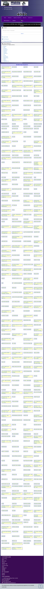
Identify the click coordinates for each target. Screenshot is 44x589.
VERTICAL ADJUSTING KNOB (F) (28, 532)
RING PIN (14, 424)
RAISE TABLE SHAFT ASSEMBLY (28, 407)
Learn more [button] (4, 586)
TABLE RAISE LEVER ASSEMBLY (16, 498)
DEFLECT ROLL (5, 172)
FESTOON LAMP (37, 196)
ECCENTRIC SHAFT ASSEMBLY (5, 189)
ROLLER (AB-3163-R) (38, 429)
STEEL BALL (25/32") (38, 479)
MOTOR (13, 329)
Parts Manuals (6, 39)
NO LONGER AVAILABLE (36, 335)
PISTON (35, 375)
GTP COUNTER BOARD (16, 241)
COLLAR (13, 146)
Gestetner (5, 50)
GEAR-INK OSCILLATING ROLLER (28, 227)
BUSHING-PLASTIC (5, 126)
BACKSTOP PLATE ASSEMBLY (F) (37, 81)
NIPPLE (25, 334)
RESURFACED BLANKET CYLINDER (38, 416)
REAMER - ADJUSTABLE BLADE (16, 411)
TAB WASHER (4, 497)
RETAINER (4, 420)
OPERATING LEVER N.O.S (37, 344)
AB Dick (4, 46)
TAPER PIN (14, 503)
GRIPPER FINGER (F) (28, 236)
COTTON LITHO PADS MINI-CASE (6, 158)
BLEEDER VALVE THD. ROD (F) (6, 110)
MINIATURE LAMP (37, 324)
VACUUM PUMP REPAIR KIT (6, 532)
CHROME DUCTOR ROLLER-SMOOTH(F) (6, 137)
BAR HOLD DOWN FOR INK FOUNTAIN (17, 86)
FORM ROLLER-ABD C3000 (27, 210)
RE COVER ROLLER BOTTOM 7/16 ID (5, 411)
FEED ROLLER (37, 193)
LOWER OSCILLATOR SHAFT (28, 316)
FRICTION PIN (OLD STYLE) (38, 215)
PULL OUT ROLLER (37, 392)
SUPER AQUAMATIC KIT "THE (38, 487)
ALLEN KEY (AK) (37, 71)
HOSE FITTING (37, 259)
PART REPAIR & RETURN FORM (37, 362)
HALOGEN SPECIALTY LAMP (6, 246)
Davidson (5, 48)
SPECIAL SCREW (27, 469)
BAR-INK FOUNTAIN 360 (38, 86)
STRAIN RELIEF (15, 483)
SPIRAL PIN (14, 474)
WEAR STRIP (4, 540)
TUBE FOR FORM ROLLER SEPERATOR (17, 523)
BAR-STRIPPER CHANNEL (5, 91)
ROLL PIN (14, 429)
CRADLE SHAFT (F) (16, 162)
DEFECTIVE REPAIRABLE (36, 169)
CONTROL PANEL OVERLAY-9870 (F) (27, 151)
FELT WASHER (26, 196)
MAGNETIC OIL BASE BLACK (6, 321)
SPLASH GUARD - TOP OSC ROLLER (28, 475)
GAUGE (3, 221)
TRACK (25, 515)
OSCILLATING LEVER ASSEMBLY (16, 353)
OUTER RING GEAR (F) (28, 352)
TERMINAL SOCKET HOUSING (5, 506)
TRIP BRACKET (26, 519)
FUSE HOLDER (4, 219)
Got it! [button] (40, 586)
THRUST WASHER (37, 506)
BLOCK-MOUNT (27, 110)
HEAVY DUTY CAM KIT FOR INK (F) (6, 256)
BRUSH (25, 119)
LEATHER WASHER (5, 301)
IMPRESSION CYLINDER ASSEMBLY (16, 270)
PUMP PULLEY (37, 396)
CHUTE (13, 136)
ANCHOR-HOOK (15, 76)
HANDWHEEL (36, 245)
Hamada (5, 52)
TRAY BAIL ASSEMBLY (36, 516)
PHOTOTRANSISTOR (27, 371)
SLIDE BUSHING (15, 460)
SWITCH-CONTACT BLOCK (5, 494)
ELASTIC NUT (26, 189)
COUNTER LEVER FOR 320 (17, 157)
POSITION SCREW (27, 389)
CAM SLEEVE (4, 128)
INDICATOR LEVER (37, 269)
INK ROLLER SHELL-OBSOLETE (5, 274)
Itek (4, 54)
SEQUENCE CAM (15, 446)
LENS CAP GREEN (37, 301)
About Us (24, 17)
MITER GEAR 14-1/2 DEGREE (5, 330)
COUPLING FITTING (27, 157)
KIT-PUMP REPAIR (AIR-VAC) (28, 283)
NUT (13, 338)
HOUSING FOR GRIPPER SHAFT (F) (5, 265)
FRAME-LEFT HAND (27, 214)
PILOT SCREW (36, 371)
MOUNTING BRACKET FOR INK (37, 330)
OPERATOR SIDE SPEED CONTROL (16, 348)
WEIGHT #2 (14, 540)
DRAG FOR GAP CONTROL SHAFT (27, 180)
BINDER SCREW (15, 100)
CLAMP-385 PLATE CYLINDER (5, 142)
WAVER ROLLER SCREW (37, 537)
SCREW (13, 436)
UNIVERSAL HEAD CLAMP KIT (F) (5, 527)
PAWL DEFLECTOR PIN (16, 366)
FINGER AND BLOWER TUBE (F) (37, 201)
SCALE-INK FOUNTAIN (6, 436)
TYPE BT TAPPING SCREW (37, 523)
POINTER (14, 389)
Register (14, 20)
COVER (3, 162)
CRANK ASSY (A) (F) (27, 162)
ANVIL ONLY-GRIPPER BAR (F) (28, 77)
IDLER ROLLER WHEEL (37, 265)
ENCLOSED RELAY (5, 193)
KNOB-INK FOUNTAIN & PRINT (28, 288)
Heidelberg (5, 53)
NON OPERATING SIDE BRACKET (6, 339)
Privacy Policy (4, 558)
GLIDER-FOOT (4, 236)
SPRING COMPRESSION (37, 475)
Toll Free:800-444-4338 (8, 9)
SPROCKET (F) (4, 479)
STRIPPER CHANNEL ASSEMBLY (6, 487)
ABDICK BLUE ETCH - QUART (6, 67)
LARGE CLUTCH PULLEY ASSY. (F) (6, 297)
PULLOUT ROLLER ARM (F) (28, 397)
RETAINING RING (27, 420)
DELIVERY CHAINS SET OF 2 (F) (28, 173)
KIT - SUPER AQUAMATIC (17, 283)
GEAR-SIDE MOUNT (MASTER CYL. (16, 232)
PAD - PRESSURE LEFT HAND (37, 358)
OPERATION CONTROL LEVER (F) (6, 348)
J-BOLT (3, 278)
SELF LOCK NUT (15, 440)
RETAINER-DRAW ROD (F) (17, 420)
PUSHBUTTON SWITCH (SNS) (28, 402)
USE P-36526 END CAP (28, 526)
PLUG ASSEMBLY (15, 385)
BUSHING (25, 123)
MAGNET (35, 315)
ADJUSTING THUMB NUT (17, 71)
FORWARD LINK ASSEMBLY (37, 210)
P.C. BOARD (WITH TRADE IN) (5, 358)
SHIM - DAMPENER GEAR (37, 452)
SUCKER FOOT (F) (27, 486)
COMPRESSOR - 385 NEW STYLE (17, 151)
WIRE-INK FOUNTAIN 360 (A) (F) (17, 544)
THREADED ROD (27, 506)
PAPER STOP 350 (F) (28, 362)
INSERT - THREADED (28, 273)
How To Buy (4, 561)
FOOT (13, 209)
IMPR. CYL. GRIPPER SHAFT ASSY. (6, 270)
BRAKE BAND (4, 119)
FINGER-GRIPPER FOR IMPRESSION (6, 206)
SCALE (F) (36, 434)
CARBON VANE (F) (5, 132)
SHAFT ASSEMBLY (37, 446)
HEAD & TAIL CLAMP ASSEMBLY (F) (38, 251)
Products (9, 17)
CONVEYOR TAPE (37, 150)
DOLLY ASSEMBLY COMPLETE (5, 180)
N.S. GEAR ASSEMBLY (6, 334)
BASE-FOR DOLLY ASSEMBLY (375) (5, 96)
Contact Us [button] (30, 17)
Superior (5, 60)
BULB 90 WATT (4, 123)
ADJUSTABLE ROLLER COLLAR (6, 72)
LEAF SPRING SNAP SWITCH (38, 297)
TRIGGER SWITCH (5, 519)
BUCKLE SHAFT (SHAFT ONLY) (37, 120)
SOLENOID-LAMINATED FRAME (6, 470)
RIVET (25, 424)
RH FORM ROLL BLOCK (37, 420)
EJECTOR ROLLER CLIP (16, 189)
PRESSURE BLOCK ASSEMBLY (5, 393)
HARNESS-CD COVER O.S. (28, 251)
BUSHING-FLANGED (38, 123)
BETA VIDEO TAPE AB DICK (6, 101)
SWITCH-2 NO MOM (38, 490)
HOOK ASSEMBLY (27, 259)
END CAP (14, 193)
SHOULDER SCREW (5, 456)
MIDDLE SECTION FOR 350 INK (28, 325)
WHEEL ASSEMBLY (27, 540)
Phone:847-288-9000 (8, 7)
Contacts (3, 569)
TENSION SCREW (37, 503)
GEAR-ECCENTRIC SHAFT (5, 227)
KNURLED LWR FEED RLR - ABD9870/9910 (38, 288)
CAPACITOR (36, 128)
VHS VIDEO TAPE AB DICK (38, 532)
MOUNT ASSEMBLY (27, 329)
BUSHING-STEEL (15, 126)
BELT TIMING (36, 96)
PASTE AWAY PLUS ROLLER (5, 367)
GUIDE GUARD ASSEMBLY (37, 242)
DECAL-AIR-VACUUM (16, 168)
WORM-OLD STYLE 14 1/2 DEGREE (6, 548)
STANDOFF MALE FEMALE (17, 479)
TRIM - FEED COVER (16, 519)
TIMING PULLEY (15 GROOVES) (27, 511)
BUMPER (14, 123)
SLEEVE (3, 460)
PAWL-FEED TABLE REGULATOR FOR (27, 367)
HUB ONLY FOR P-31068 (28, 264)
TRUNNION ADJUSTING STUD (6, 523)
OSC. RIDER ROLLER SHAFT (38, 348)
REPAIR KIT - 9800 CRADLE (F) (5, 416)
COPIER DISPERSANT (6, 155)
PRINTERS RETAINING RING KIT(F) (28, 393)
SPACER (13, 469)
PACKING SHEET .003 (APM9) (28, 358)
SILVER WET (36, 456)
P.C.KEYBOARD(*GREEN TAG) (16, 358)
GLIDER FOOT (36, 232)
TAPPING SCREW (27, 503)
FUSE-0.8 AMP (15, 219)
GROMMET (36, 236)
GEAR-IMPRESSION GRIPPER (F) (16, 227)
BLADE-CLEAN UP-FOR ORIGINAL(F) (6, 106)
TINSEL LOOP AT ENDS (37, 511)
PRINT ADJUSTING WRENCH (15, 393)
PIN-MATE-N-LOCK (15, 375)
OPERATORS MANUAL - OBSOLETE (28, 348)
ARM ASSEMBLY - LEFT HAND (16, 81)
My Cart (3, 574)
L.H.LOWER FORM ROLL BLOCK (27, 293)
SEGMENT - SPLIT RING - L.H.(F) (6, 441)
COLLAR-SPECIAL (37, 146)
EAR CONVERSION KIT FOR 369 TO (37, 185)
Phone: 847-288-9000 (6, 579)
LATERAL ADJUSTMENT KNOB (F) (28, 297)
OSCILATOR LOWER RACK (5, 353)
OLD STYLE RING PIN (28, 343)
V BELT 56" (36, 526)
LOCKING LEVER (37, 310)
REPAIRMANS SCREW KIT (17, 415)
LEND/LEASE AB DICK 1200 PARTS (28, 302)
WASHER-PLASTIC (15, 536)
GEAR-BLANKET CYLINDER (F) (27, 222)
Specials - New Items (17, 17)
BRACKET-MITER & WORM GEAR (37, 115)
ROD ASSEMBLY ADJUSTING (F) (5, 430)
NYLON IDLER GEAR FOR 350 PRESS (27, 339)
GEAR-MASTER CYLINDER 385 (5, 232)
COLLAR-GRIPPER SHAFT (27, 146)
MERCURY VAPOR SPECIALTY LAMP (5, 325)
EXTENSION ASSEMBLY (28, 193)
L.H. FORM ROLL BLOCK (17, 292)
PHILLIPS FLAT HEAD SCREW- (16, 372)
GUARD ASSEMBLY (27, 241)
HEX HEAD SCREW (15, 255)
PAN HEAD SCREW (15, 362)
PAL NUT (3, 362)
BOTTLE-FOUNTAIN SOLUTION (5, 115)
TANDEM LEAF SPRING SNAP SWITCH (37, 499)
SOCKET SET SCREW (16, 465)
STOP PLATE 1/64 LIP (6, 483)
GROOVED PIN (4, 241)
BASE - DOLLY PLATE (28, 90)
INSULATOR (36, 273)
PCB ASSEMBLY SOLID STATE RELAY (6, 372)
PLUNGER (4, 389)
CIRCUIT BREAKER (27, 136)
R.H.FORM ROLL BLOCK (6, 406)
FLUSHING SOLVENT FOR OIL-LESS (6, 210)
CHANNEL (36, 132)
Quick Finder (5, 36)
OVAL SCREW (36, 352)
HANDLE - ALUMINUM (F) (28, 246)
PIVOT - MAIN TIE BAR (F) (6, 381)
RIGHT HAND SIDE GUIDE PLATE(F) (5, 425)
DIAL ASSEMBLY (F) (37, 172)
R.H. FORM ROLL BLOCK (37, 402)
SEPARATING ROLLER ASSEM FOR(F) (37, 442)
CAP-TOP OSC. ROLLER (28, 128)
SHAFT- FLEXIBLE (5, 451)
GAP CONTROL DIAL (38, 219)
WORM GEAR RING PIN (37, 544)
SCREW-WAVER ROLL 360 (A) (28, 437)
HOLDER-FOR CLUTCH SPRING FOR (6, 260)
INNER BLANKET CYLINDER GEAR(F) (16, 274)
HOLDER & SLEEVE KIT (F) (37, 256)
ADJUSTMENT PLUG (27, 71)
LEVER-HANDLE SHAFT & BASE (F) (17, 307)
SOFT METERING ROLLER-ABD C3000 (27, 466)
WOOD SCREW (26, 543)
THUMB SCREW (5, 510)
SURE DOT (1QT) (15, 490)
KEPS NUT (36, 278)
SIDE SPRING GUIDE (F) (16, 456)
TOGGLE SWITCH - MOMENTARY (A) (15, 516)
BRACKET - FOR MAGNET (27, 115)
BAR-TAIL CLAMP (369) (16, 90)
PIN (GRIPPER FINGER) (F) (6, 376)
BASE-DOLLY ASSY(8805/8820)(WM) (37, 91)
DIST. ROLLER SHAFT (28, 177)
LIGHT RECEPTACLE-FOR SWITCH (6, 311)
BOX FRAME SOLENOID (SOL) (16, 115)
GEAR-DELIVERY (37, 221)
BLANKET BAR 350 (27, 105)
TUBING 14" (26, 522)
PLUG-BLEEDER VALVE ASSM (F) (37, 386)
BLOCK (13, 110)
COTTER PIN (36, 155)
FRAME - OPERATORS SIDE (16, 215)
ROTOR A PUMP (5, 434)
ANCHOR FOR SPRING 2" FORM (6, 77)
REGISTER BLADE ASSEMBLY (27, 411)
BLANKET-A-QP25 (37, 105)
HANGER (14, 250)
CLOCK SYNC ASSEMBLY (36, 142)
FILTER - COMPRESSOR (26, 201)
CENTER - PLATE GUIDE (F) (16, 133)
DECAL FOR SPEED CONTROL (5, 169)
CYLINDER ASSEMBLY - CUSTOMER (36, 163)
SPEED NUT (4, 474)
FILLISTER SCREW (15, 200)
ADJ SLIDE (36, 67)
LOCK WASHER (26, 310)
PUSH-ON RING (15, 401)
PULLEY (13, 396)
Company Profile (5, 565)
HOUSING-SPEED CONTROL (15, 265)
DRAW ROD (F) (4, 184)
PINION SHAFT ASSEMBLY (26, 376)
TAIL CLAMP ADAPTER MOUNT (28, 498)
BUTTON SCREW (27, 126)
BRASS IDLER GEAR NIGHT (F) (16, 120)
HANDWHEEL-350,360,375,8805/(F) (6, 251)
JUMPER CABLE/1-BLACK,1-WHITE (27, 279)
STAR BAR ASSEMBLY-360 (28, 480)
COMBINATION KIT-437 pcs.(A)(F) (6, 151)
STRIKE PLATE (37, 483)
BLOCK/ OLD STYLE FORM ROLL (38, 110)
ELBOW (35, 189)
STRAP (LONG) (26, 483)
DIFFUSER (4, 177)
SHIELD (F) (26, 451)
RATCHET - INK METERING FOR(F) (37, 407)
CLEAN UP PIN (15, 141)
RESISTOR (26, 415)
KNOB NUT (4, 287)
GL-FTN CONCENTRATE (28, 232)
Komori (4, 55)
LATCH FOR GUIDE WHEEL (17, 297)
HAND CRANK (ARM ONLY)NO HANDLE (16, 246)
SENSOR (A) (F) (27, 440)
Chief (4, 47)
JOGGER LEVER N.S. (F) (16, 278)
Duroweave (5, 49)
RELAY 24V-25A (37, 410)
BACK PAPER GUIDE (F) (28, 81)
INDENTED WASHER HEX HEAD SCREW (27, 270)
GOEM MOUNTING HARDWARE (15, 237)
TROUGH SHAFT (37, 519)
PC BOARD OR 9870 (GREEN (38, 367)
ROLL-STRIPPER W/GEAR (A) (27, 430)
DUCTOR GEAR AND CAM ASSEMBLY (27, 185)
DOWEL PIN (14, 179)
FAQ (3, 559)
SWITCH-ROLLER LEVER (27, 494)
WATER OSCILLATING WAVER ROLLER (28, 537)
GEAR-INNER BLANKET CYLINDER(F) (36, 227)
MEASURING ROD (27, 320)
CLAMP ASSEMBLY (37, 136)
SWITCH (25, 490)
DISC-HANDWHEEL (15, 177)
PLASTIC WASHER (15, 380)
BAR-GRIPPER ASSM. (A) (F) (28, 86)
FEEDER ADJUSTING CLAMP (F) (6, 196)
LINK (13, 310)
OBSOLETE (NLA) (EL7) (6, 343)
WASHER (3, 536)
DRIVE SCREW (15, 184)
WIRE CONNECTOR (5, 543)
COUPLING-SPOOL (37, 157)
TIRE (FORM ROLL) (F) (6, 515)
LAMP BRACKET (37, 292)
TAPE (3, 503)
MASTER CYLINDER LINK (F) (17, 321)
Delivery (3, 562)
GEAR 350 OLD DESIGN (16, 221)
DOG (35, 177)
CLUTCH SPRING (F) (5, 146)
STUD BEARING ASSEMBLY (17, 486)
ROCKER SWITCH (37, 424)
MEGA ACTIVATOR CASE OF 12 (37, 321)
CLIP (24, 141)
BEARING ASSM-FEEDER (17, 96)
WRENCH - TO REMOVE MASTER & (16, 548)
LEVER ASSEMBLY (5, 306)
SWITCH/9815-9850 (37, 493)
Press (3, 566)
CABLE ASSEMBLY (37, 126)
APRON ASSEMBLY (37, 76)
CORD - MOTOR (15, 155)
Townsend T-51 (6, 61)
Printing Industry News (7, 41)
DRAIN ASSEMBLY (37, 179)
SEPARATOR (4, 446)
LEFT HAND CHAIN (15, 301)
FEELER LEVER (15, 196)
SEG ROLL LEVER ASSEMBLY (37, 437)
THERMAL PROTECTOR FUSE (16, 506)
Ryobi (4, 58)
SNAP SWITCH (4, 465)
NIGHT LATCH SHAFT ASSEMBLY (16, 335)
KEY (2, 283)
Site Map (3, 570)
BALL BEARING (4, 85)
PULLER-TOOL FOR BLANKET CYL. (5, 397)
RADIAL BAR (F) (15, 406)
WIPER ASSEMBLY (37, 540)
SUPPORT (4, 490)
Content (5, 27)
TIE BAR (13, 510)
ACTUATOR (14, 67)
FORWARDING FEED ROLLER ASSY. (6, 215)
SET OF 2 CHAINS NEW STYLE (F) (28, 447)
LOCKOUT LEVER (5, 315)
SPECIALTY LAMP (37, 469)
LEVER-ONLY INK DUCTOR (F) (37, 307)
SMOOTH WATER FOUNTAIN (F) (37, 461)
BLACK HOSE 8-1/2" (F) (28, 100)
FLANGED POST (27, 205)
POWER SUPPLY (37, 389)
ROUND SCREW (15, 434)
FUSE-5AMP (26, 219)
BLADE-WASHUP (15, 105)
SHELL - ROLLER (15, 451)
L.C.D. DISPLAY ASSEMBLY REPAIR (5, 293)
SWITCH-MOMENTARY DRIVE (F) (16, 494)
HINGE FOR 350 (27, 255)
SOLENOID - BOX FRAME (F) (37, 466)
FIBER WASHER (5, 200)
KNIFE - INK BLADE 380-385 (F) (37, 283)
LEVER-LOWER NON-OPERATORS (28, 307)
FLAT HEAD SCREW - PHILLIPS (38, 206)
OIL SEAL (14, 343)
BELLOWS (25, 96)
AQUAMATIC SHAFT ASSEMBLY (5, 81)
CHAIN (25, 132)
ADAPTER (25, 67)
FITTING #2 (14, 205)
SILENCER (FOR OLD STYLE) (28, 456)
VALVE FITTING (15, 531)
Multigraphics (5, 57)
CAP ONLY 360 (15, 128)
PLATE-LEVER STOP (5, 385)
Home (5, 17)
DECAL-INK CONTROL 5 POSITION (28, 169)
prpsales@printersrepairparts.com (9, 582)
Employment (4, 567)
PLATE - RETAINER (27, 380)
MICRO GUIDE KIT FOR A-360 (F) (17, 325)
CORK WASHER (27, 155)
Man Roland (5, 56)
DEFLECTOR (14, 172)
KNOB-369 (14, 287)
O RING (35, 338)
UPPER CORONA (15, 526)
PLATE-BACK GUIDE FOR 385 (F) (38, 381)
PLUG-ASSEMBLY (27, 385)
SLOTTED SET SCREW (28, 460)
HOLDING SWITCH (15, 259)
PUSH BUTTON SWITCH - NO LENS (6, 402)
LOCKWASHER (15, 315)
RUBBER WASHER (27, 434)
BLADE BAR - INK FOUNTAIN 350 (37, 101)
